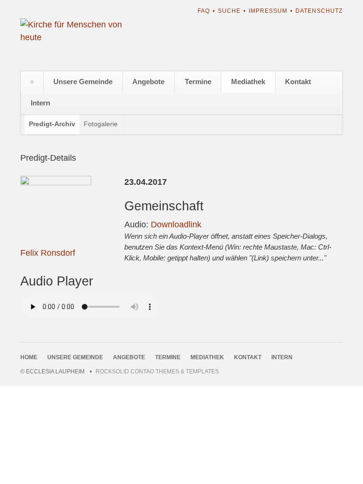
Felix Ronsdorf (47, 253)
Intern (40, 103)
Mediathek (248, 82)
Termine (198, 82)
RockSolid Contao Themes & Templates (157, 371)
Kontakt (298, 82)
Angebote (148, 82)
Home (32, 82)
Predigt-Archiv (52, 124)
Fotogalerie (101, 124)
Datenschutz (319, 11)
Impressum (268, 11)
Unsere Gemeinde (82, 82)
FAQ (204, 11)
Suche (229, 11)
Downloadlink (176, 224)
